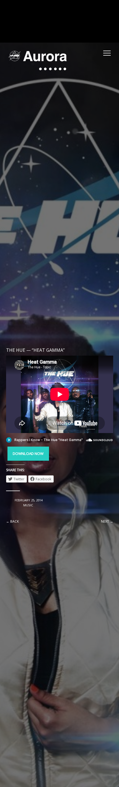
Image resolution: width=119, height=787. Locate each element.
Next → (107, 521)
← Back (12, 521)
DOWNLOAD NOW (28, 453)
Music (28, 505)
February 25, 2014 (29, 500)
